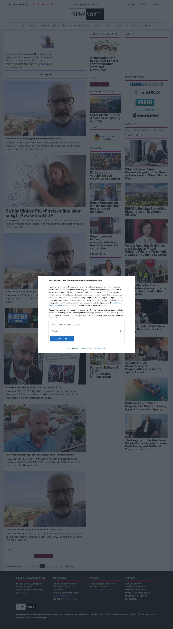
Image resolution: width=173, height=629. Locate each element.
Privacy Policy (100, 348)
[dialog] (86, 314)
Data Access (86, 348)
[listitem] (86, 324)
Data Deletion (72, 348)
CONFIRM (62, 339)
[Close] (130, 280)
